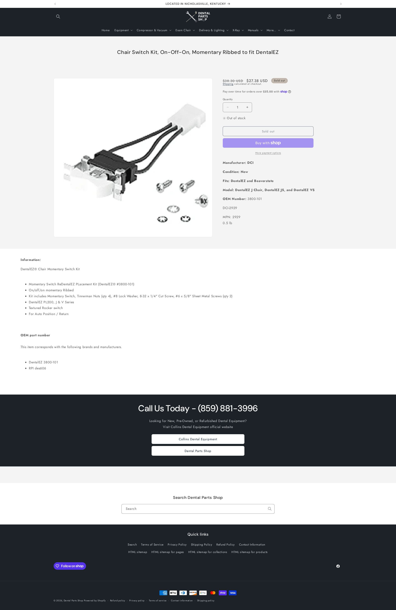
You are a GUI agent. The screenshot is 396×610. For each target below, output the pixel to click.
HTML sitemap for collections (207, 552)
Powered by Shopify (95, 600)
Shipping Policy (201, 544)
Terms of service (158, 600)
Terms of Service (152, 544)
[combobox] (198, 509)
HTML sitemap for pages (167, 552)
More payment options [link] (268, 153)
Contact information (182, 600)
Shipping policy (205, 600)
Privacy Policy (177, 544)
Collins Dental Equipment (198, 439)
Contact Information (252, 544)
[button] (58, 16)
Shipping (228, 84)
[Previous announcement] (55, 4)
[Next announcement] (340, 4)
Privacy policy (137, 600)
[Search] (269, 508)
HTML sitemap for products (249, 552)
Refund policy (117, 600)
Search (132, 544)
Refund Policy (225, 544)
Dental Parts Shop (198, 450)
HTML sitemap (137, 552)
